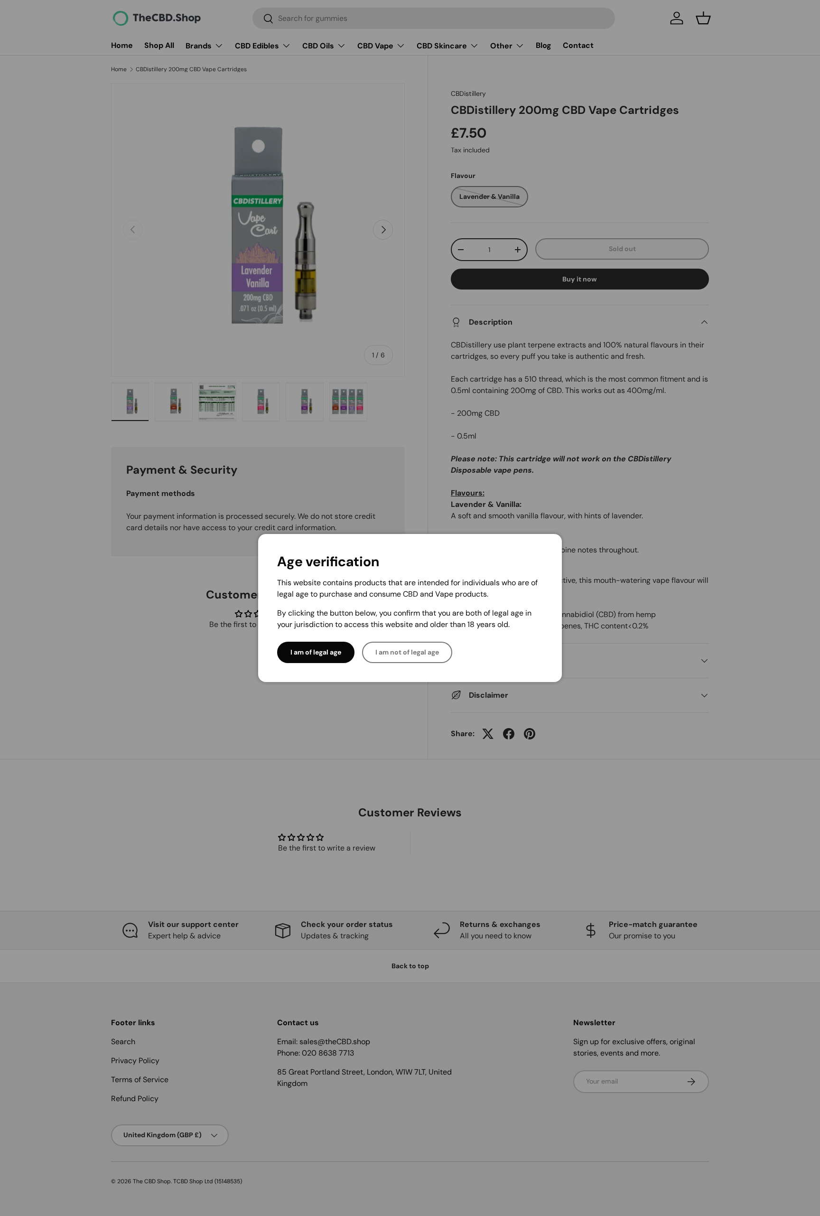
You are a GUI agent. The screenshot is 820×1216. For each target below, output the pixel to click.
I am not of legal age (407, 652)
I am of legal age (315, 652)
